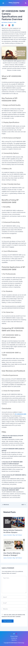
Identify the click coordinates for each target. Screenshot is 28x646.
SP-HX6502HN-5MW (20, 414)
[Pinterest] (9, 25)
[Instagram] (16, 633)
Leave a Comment (7, 535)
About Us (14, 640)
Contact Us (14, 638)
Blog (14, 535)
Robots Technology (14, 2)
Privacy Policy (14, 636)
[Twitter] (6, 25)
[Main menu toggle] (3, 3)
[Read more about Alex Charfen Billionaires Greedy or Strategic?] (13, 545)
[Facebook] (2, 25)
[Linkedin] (13, 25)
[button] (25, 3)
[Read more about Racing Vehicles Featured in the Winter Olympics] (13, 522)
